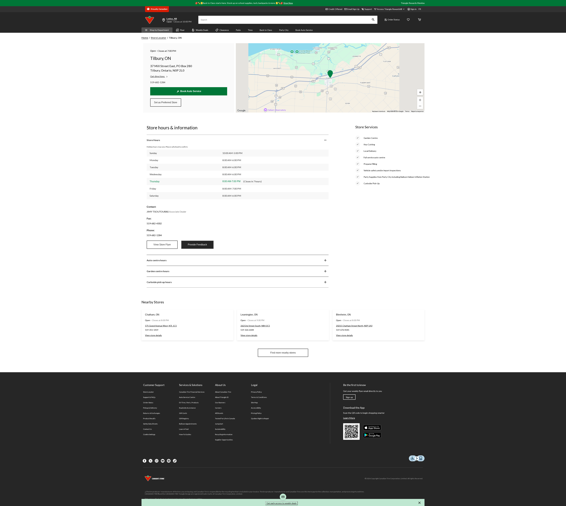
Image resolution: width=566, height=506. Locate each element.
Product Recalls (149, 418)
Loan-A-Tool (184, 429)
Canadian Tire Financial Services (192, 392)
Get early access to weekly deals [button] (281, 503)
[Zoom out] (420, 106)
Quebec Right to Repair (260, 418)
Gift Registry (184, 418)
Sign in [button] (413, 9)
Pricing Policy (256, 413)
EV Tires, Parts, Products (189, 402)
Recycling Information (223, 434)
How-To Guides (185, 434)
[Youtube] (162, 461)
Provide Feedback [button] (197, 244)
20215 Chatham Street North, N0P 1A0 (354, 325)
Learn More (349, 417)
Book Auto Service (304, 30)
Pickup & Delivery (150, 408)
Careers (218, 408)
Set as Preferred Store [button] (165, 102)
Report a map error (417, 111)
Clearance (224, 30)
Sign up (349, 397)
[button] (373, 20)
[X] (150, 461)
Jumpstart (219, 424)
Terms (407, 111)
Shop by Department (159, 30)
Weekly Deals (202, 30)
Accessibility (256, 408)
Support (368, 9)
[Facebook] (144, 461)
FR (420, 9)
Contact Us (147, 429)
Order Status (394, 19)
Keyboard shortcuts (378, 111)
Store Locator (158, 37)
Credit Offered (335, 9)
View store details (153, 335)
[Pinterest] (169, 461)
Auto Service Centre (187, 397)
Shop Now (288, 3)
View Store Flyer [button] (162, 244)
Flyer (182, 30)
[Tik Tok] (175, 461)
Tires (250, 30)
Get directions (157, 76)
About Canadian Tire (223, 392)
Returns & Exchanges (151, 413)
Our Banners (220, 402)
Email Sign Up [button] (353, 9)
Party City (283, 30)
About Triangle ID (221, 397)
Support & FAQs (149, 397)
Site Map (254, 402)
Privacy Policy (256, 392)
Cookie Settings (149, 434)
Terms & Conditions (259, 397)
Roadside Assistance (187, 408)
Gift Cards (183, 413)
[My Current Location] (420, 92)
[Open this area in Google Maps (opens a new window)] (241, 111)
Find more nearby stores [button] (283, 352)
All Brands (219, 413)
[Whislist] (408, 20)
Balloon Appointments (188, 424)
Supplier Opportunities (224, 440)
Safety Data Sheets (150, 424)
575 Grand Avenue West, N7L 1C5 (161, 325)
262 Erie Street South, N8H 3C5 (255, 325)
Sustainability (220, 429)
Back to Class (266, 30)
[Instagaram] (156, 461)
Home (145, 37)
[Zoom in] (420, 100)
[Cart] (419, 20)
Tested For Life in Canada (225, 418)
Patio (238, 30)
